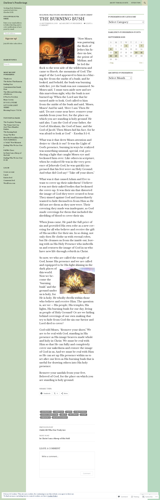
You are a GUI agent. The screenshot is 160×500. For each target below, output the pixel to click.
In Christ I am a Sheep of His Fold (54, 437)
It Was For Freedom (11, 97)
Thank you (8, 79)
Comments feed (9, 180)
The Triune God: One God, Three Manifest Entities (11, 127)
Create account (9, 172)
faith (68, 412)
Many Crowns (9, 100)
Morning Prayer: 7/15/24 (12, 110)
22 (111, 56)
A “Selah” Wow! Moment (12, 142)
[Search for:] (13, 64)
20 (136, 53)
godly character (49, 414)
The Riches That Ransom (13, 81)
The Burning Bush (10, 132)
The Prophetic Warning (12, 122)
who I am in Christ (83, 15)
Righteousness (60, 417)
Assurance (46, 412)
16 (116, 53)
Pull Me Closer (9, 150)
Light (83, 414)
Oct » (141, 63)
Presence (45, 417)
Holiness (43, 15)
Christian (58, 412)
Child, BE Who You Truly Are (52, 428)
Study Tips (135, 3)
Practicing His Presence (61, 15)
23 (116, 56)
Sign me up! (11, 39)
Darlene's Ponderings (15, 3)
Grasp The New (9, 135)
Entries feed (8, 178)
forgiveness (80, 412)
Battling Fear (8, 84)
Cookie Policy (52, 496)
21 (141, 53)
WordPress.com (9, 183)
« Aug (111, 63)
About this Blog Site (119, 3)
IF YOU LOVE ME (10, 102)
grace (63, 414)
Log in (6, 175)
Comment (86, 473)
